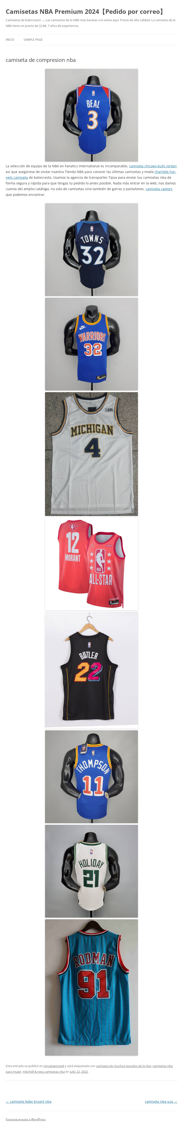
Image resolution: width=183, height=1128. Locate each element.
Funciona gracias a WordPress (26, 1119)
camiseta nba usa (161, 1101)
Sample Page (33, 40)
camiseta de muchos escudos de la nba (123, 1066)
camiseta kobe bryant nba (28, 1101)
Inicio (10, 40)
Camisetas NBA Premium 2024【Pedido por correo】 (86, 11)
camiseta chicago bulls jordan (153, 166)
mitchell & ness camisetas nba (44, 1071)
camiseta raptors (159, 189)
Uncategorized (54, 1066)
